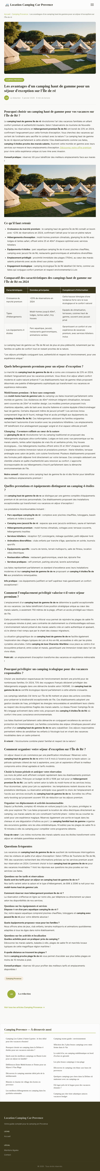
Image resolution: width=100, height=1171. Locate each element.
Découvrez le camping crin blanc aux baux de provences (72, 1069)
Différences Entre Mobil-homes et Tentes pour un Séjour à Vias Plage (26, 1065)
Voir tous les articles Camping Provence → (24, 1007)
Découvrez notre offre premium (75, 147)
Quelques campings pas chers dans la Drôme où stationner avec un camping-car (73, 1077)
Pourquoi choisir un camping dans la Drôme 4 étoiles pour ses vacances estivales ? (24, 1048)
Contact (7, 1155)
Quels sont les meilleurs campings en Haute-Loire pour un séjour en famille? (26, 1057)
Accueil (7, 14)
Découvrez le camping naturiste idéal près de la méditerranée (25, 1074)
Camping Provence (20, 14)
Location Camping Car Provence (29, 4)
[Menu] (92, 5)
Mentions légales (11, 1150)
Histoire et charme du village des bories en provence (23, 1083)
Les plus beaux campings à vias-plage (69, 1062)
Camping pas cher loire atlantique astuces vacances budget (70, 1095)
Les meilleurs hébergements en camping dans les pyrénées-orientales (26, 1091)
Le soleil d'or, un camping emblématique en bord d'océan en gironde (73, 1054)
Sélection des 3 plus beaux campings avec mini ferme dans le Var (73, 1045)
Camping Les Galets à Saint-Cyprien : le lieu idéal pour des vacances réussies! (26, 1039)
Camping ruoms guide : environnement (70, 1038)
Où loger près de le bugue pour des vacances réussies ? (72, 1086)
